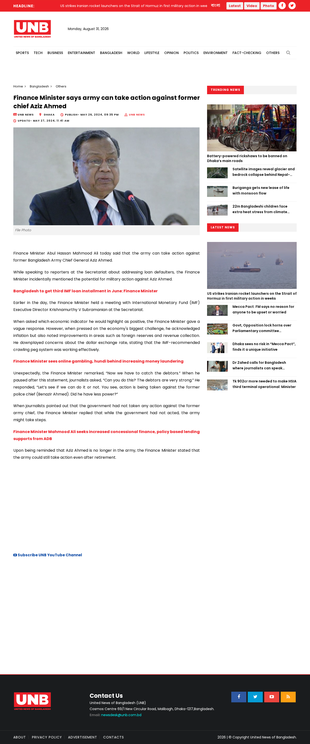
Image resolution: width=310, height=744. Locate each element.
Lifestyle (151, 52)
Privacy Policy (47, 737)
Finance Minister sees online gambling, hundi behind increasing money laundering (98, 361)
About (19, 737)
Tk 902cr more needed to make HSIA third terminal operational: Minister (264, 384)
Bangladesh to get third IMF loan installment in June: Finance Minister (85, 291)
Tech (38, 52)
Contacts (113, 737)
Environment (215, 52)
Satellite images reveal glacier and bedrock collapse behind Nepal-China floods (263, 172)
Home (18, 86)
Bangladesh (111, 52)
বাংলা (215, 5)
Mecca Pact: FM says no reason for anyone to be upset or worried (263, 309)
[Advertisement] (106, 506)
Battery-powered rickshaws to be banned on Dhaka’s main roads (247, 158)
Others (272, 52)
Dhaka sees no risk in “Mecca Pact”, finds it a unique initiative (264, 346)
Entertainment (81, 52)
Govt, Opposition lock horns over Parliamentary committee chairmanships (261, 328)
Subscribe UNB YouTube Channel (49, 555)
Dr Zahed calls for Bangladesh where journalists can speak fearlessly (259, 365)
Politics (191, 52)
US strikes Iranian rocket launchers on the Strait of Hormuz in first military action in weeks (252, 296)
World (133, 52)
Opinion (171, 52)
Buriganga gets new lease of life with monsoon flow (260, 190)
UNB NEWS (137, 114)
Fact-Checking (246, 52)
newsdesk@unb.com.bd (115, 715)
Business (55, 52)
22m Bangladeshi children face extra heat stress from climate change (259, 209)
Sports (22, 52)
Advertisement (82, 737)
